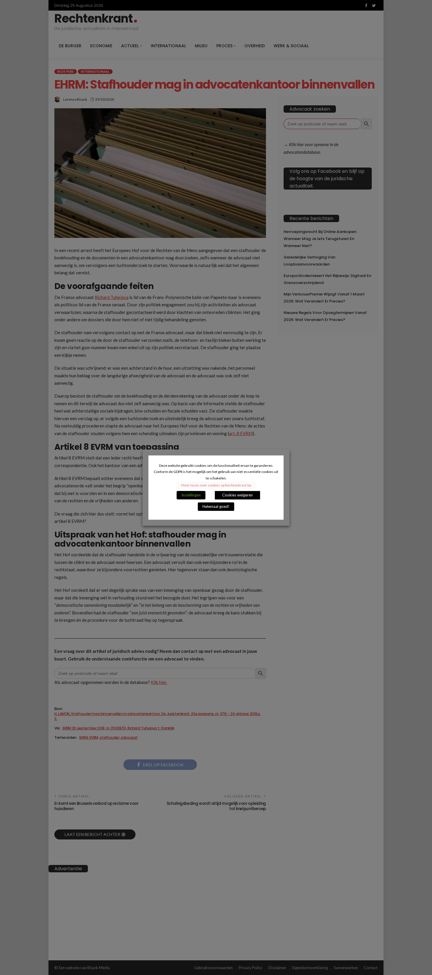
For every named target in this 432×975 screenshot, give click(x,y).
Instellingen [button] (191, 495)
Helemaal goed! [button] (216, 506)
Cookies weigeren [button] (237, 495)
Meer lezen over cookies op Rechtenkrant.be (216, 485)
